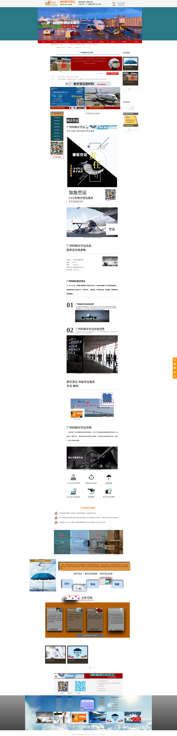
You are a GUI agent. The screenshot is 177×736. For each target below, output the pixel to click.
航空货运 (64, 44)
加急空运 (53, 105)
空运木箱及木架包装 (62, 541)
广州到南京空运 (77, 47)
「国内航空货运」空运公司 (60, 47)
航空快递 (68, 44)
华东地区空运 (69, 47)
